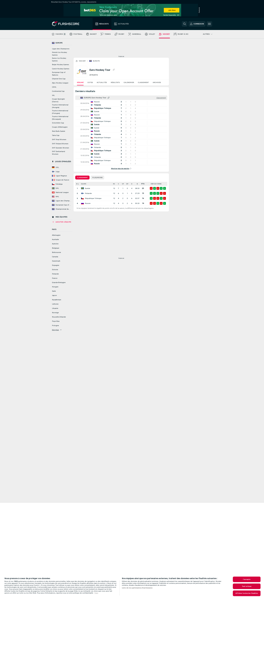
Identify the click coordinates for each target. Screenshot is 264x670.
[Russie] (82, 203)
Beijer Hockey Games (60, 64)
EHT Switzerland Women (58, 152)
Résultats (115, 82)
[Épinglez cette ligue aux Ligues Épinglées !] (113, 70)
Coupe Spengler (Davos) (58, 100)
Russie (87, 203)
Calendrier (129, 82)
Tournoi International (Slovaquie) (60, 117)
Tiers (96, 593)
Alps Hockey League (60, 83)
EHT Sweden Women (60, 148)
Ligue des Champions (60, 49)
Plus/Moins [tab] (97, 178)
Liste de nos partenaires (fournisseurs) (137, 588)
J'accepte (246, 579)
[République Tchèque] (82, 198)
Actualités (102, 82)
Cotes (90, 82)
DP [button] (127, 184)
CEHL (54, 87)
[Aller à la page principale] (67, 24)
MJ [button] (114, 184)
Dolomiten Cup (58, 123)
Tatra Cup (55, 135)
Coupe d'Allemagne (59, 127)
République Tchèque (93, 198)
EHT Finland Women (60, 144)
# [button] (76, 184)
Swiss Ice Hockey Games (59, 59)
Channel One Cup (59, 79)
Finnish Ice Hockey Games (59, 53)
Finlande (88, 193)
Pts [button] (142, 184)
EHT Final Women (59, 139)
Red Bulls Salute (58, 131)
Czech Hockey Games (60, 69)
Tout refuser (247, 586)
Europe (96, 61)
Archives (157, 82)
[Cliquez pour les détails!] (121, 103)
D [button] (131, 184)
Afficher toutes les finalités (246, 593)
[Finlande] (82, 193)
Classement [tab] (82, 178)
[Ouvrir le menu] (209, 24)
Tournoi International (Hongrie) (60, 106)
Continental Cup (58, 91)
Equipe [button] (83, 184)
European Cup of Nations (58, 73)
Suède (87, 188)
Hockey (82, 61)
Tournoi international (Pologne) (60, 112)
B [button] (137, 184)
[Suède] (82, 188)
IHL (53, 95)
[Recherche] (184, 24)
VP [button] (123, 184)
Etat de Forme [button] (156, 184)
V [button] (118, 184)
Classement (143, 82)
